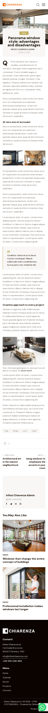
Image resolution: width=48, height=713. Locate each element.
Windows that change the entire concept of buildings (24, 560)
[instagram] (20, 504)
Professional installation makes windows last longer (23, 607)
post (25, 431)
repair (34, 431)
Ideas (24, 33)
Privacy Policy (37, 708)
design (16, 431)
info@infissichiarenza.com (15, 656)
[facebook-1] (6, 504)
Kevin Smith (26, 370)
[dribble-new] (16, 504)
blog (6, 431)
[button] (43, 4)
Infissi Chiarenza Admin (20, 495)
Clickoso (35, 704)
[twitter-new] (11, 504)
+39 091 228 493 (12, 661)
